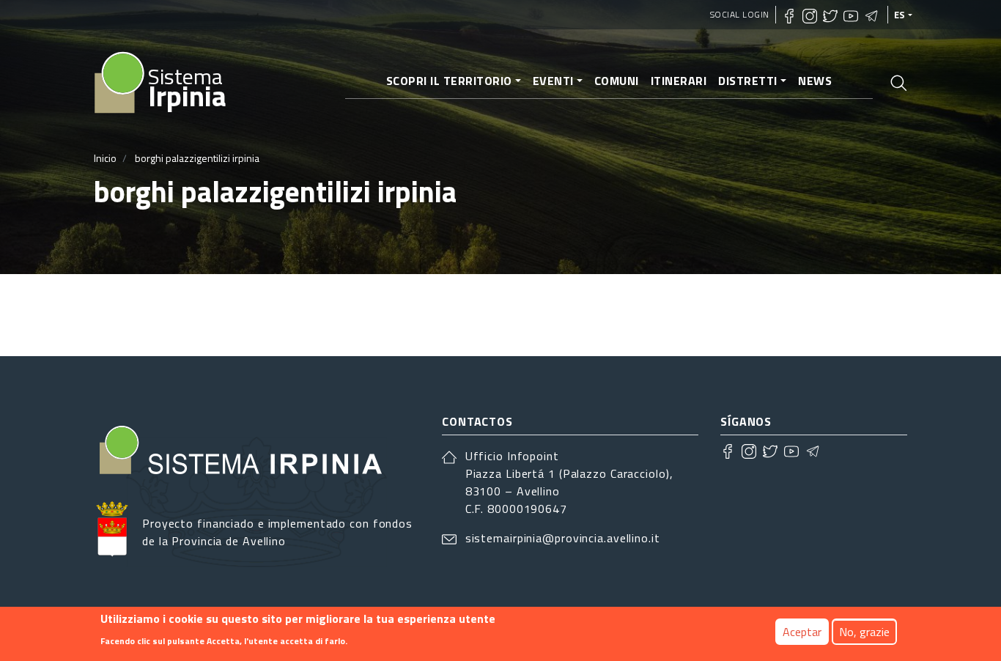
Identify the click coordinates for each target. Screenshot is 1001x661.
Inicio (105, 158)
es (900, 14)
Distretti (747, 80)
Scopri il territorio (449, 80)
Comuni (616, 80)
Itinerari (679, 80)
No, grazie (864, 631)
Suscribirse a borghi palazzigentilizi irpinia (100, 315)
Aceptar (802, 631)
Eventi (553, 80)
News (815, 80)
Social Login (739, 14)
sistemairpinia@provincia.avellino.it (562, 538)
